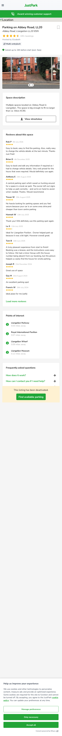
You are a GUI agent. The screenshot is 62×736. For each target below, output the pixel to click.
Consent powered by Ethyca (46, 731)
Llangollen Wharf (19, 341)
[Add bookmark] (58, 27)
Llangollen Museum (20, 350)
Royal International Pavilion (24, 332)
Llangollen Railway (20, 322)
